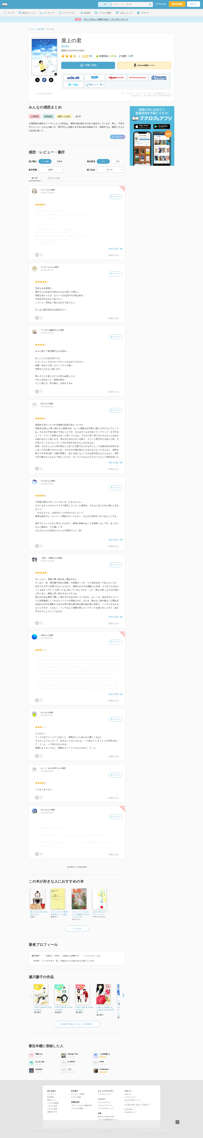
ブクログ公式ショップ (106, 1108)
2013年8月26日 (47, 771)
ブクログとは (160, 4)
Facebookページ (131, 1112)
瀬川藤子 (65, 46)
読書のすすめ (52, 1112)
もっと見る (116, 137)
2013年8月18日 (47, 484)
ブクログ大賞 (52, 1106)
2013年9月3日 (46, 715)
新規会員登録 (177, 4)
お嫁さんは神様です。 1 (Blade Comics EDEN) (105, 1009)
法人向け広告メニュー (133, 1100)
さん (45, 190)
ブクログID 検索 (77, 1108)
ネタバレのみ (54, 178)
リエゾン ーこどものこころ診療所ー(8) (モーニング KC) (80, 914)
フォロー (116, 197)
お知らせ (128, 1094)
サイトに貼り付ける (44, 93)
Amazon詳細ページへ (146, 65)
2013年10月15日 (47, 561)
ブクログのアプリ (104, 1102)
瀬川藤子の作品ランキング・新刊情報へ (77, 1024)
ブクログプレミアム (105, 1105)
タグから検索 (76, 1097)
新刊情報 (50, 1097)
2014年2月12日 (47, 333)
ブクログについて (104, 1094)
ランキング (51, 1094)
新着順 (59, 161)
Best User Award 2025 (106, 1116)
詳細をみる (113, 255)
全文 (118, 161)
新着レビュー (52, 1100)
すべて (35, 178)
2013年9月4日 (46, 638)
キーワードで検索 (77, 1094)
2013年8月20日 (47, 407)
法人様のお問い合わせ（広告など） (138, 1105)
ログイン (193, 4)
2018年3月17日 (47, 270)
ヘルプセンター (130, 1097)
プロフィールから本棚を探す (81, 1105)
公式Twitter (129, 1109)
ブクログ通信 (52, 1109)
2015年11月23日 (47, 193)
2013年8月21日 (47, 813)
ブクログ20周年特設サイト (108, 1119)
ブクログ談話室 (53, 1103)
